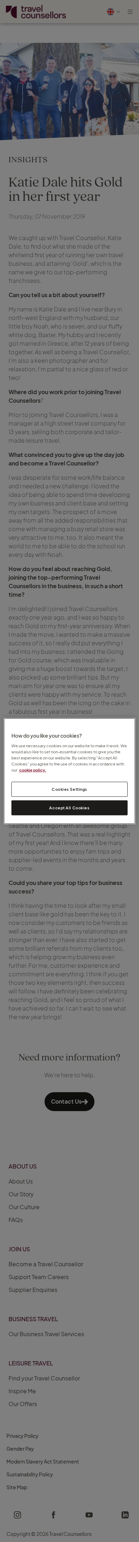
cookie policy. (32, 770)
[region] (70, 771)
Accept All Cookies (69, 807)
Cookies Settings (69, 789)
